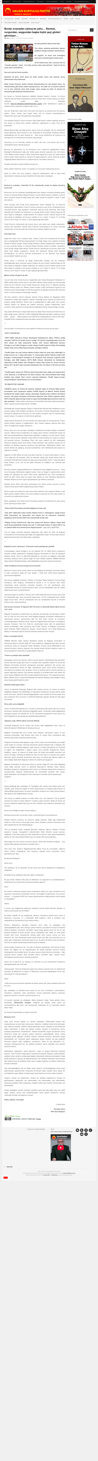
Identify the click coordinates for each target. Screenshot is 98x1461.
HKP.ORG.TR (6, 1)
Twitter (81, 1130)
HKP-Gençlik (40, 1)
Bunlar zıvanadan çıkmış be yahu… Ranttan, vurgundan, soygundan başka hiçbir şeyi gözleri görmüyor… (32, 32)
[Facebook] (6, 1118)
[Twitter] (10, 1118)
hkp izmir (6, 38)
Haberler (24, 19)
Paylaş (38, 1119)
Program (68, 1)
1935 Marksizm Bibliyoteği (81, 1)
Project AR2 (46, 1175)
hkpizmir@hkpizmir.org (69, 1173)
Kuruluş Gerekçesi (51, 1)
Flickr (81, 1134)
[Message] (31, 1119)
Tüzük (62, 1)
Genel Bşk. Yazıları (10, 22)
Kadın (65, 19)
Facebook (86, 1130)
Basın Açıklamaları (53, 19)
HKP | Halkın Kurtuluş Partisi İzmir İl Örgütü (49, 10)
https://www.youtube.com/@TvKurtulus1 (61, 1131)
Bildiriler (42, 19)
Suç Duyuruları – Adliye (12, 19)
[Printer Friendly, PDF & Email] (12, 1116)
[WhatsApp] (16, 1119)
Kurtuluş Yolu (16, 1)
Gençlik (77, 19)
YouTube (86, 1134)
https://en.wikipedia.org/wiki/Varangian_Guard (26, 104)
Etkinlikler (33, 19)
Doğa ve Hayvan (23, 22)
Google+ (90, 1130)
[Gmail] (24, 1119)
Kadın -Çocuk (35, 22)
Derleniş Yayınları (29, 1)
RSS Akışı (77, 1130)
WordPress (54, 1175)
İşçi (71, 19)
